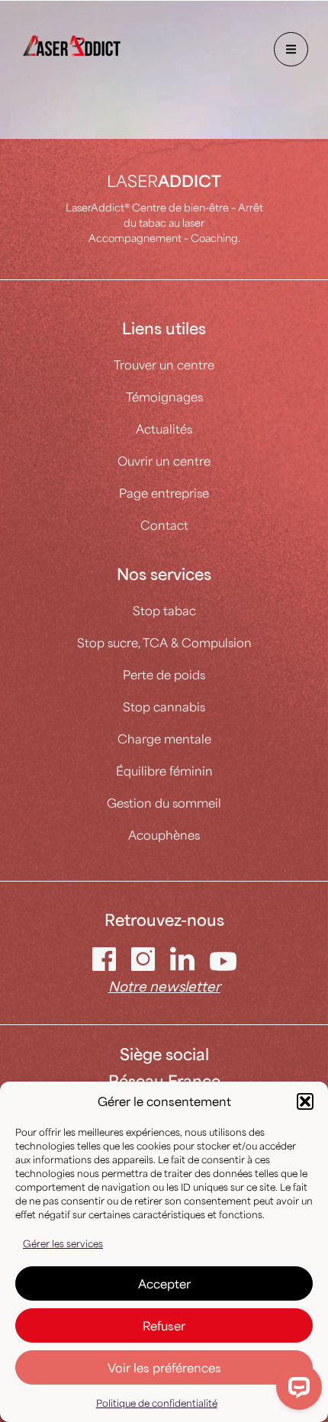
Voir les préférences (164, 1367)
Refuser (164, 1325)
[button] (305, 1101)
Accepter (164, 1283)
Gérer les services (63, 1243)
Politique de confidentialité (156, 1403)
